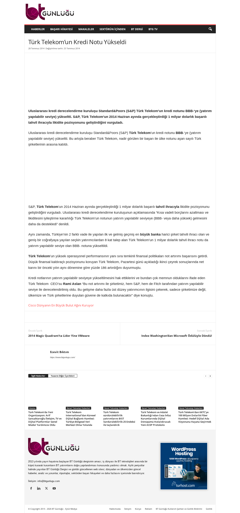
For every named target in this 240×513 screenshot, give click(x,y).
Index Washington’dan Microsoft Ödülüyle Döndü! (176, 336)
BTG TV (153, 29)
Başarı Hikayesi (61, 29)
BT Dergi (137, 29)
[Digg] (66, 316)
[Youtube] (54, 488)
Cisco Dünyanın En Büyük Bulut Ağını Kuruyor (61, 305)
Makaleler (86, 29)
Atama (32, 408)
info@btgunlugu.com (49, 481)
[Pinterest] (58, 316)
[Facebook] (49, 316)
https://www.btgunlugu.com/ (62, 357)
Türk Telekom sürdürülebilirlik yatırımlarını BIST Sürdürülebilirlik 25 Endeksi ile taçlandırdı (119, 418)
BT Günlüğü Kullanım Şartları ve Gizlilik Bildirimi (179, 508)
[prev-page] (206, 376)
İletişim (127, 508)
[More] (101, 316)
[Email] (92, 316)
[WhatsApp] (75, 316)
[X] (40, 316)
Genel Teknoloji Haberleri (78, 408)
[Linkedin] (32, 316)
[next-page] (210, 376)
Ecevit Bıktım (59, 352)
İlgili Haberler (38, 375)
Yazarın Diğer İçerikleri (62, 375)
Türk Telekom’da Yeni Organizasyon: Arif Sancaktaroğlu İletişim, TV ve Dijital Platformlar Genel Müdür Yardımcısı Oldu (45, 418)
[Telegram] (84, 316)
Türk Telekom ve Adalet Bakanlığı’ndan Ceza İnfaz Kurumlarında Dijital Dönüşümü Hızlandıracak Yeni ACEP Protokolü (156, 418)
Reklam (148, 508)
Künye (138, 508)
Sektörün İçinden (112, 29)
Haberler (38, 29)
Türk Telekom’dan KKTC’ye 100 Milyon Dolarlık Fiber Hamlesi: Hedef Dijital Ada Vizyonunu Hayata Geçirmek (194, 416)
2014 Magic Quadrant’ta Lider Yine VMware (59, 336)
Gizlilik (209, 508)
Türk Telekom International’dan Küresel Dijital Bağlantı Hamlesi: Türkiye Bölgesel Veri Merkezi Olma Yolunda (81, 418)
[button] (210, 29)
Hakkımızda (115, 508)
